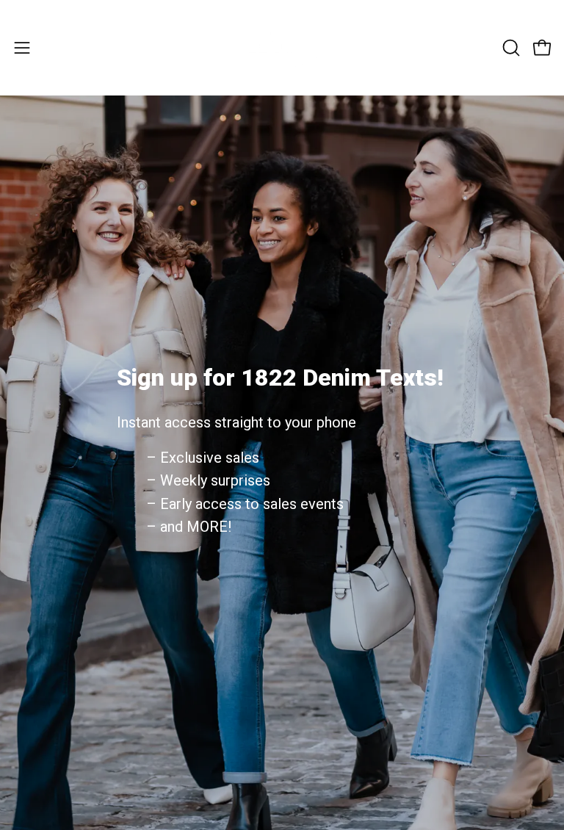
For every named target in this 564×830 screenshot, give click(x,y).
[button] (509, 47)
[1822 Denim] (282, 47)
